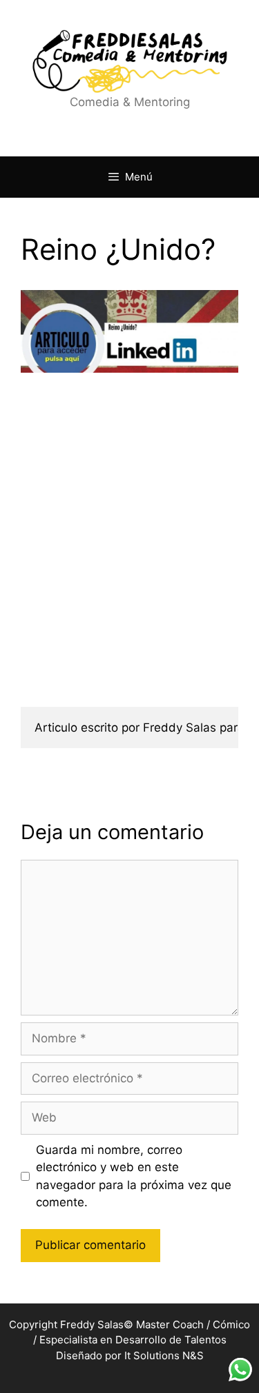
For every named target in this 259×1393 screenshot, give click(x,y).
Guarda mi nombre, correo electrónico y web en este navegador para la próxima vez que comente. (133, 1176)
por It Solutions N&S (154, 1355)
